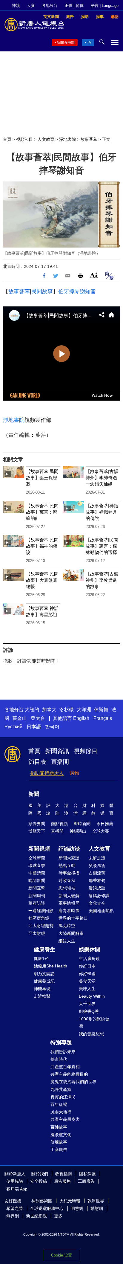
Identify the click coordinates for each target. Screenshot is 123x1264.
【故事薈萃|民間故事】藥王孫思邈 (42, 477)
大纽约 (32, 709)
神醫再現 (42, 988)
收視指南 (63, 1173)
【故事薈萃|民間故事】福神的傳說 (42, 546)
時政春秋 (67, 880)
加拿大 (49, 709)
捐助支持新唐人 (47, 773)
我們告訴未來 (63, 1051)
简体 (80, 5)
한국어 (52, 726)
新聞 (33, 794)
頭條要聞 (36, 823)
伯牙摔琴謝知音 (77, 291)
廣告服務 (62, 1181)
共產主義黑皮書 (65, 1119)
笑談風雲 (97, 865)
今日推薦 (104, 823)
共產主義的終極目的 (69, 1074)
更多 (58, 1215)
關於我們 (39, 1173)
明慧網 (77, 1208)
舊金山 (19, 718)
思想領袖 (67, 888)
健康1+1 (41, 958)
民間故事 (42, 291)
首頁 (7, 139)
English (81, 718)
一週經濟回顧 (40, 910)
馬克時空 (67, 925)
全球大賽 (100, 831)
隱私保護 (87, 1173)
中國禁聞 (36, 873)
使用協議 (14, 1181)
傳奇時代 (58, 1059)
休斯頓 (101, 709)
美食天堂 (87, 981)
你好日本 (87, 966)
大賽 (31, 5)
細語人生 (67, 940)
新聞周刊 (36, 895)
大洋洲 (84, 709)
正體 (68, 5)
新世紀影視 (36, 1215)
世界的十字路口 (73, 918)
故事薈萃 (89, 139)
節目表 (37, 761)
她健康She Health (50, 966)
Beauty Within (92, 996)
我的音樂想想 (91, 1033)
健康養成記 (44, 981)
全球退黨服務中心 (47, 1208)
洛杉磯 (66, 709)
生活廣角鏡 (89, 958)
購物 (74, 773)
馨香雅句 (97, 880)
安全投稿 (38, 1181)
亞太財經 (36, 933)
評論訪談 (69, 849)
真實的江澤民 (63, 1096)
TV (89, 42)
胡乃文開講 (44, 973)
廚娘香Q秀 (89, 1011)
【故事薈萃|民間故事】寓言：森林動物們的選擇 (102, 546)
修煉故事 (58, 1142)
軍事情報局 (69, 903)
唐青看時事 (69, 910)
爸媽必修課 (99, 895)
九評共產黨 (60, 1089)
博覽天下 (36, 831)
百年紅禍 (58, 1104)
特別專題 (61, 1042)
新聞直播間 (66, 42)
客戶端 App (16, 1189)
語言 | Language (105, 5)
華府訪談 (36, 903)
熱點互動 (67, 865)
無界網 (12, 1215)
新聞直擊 (36, 888)
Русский (13, 726)
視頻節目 (24, 139)
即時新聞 (82, 823)
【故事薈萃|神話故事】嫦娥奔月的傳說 (102, 512)
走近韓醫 (42, 996)
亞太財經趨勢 (40, 925)
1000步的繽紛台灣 (94, 1022)
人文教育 (46, 139)
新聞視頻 (39, 849)
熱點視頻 (59, 823)
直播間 (60, 761)
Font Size (94, 275)
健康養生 (44, 949)
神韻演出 (78, 831)
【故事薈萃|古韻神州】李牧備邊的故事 (102, 580)
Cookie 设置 (61, 1255)
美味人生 (87, 988)
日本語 (34, 726)
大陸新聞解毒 (71, 933)
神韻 (16, 5)
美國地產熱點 (101, 910)
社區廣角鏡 (38, 918)
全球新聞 (36, 858)
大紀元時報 (69, 1201)
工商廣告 (58, 1149)
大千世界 (87, 1003)
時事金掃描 (69, 873)
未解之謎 (97, 858)
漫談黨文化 (60, 1134)
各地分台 (49, 5)
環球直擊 (36, 865)
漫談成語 (97, 888)
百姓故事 (58, 1127)
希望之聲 (14, 1208)
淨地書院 (67, 139)
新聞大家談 (69, 858)
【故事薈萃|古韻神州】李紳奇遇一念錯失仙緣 (102, 477)
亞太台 (38, 718)
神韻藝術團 (41, 1201)
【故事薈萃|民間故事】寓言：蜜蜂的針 (42, 512)
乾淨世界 (95, 1201)
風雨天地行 (60, 1111)
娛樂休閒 (89, 949)
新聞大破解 (69, 895)
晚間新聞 (36, 880)
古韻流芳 (97, 873)
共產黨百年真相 (65, 1066)
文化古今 (97, 903)
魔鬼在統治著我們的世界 (73, 1081)
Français (102, 718)
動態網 (96, 1208)
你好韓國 (87, 973)
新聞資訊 (57, 751)
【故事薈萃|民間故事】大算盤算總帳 (42, 580)
